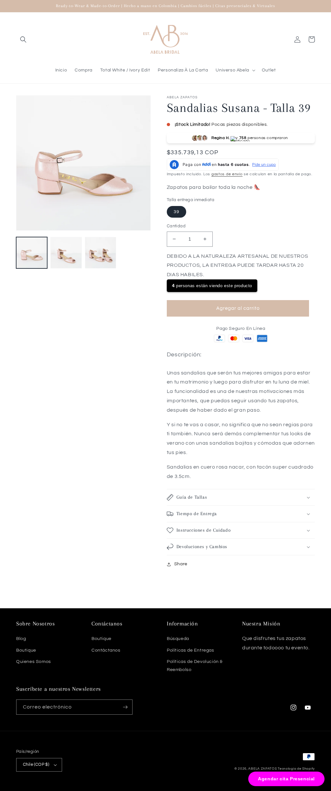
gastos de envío (227, 174)
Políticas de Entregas (190, 650)
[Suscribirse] (125, 707)
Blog (21, 638)
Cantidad (176, 226)
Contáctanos (106, 650)
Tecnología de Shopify (296, 768)
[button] (23, 39)
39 (176, 212)
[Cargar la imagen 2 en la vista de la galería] (65, 252)
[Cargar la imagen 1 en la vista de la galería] (31, 252)
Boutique (26, 650)
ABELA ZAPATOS (263, 768)
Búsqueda (178, 638)
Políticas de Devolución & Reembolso (195, 665)
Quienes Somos (33, 661)
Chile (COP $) (36, 764)
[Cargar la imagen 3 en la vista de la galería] (100, 252)
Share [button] (180, 564)
